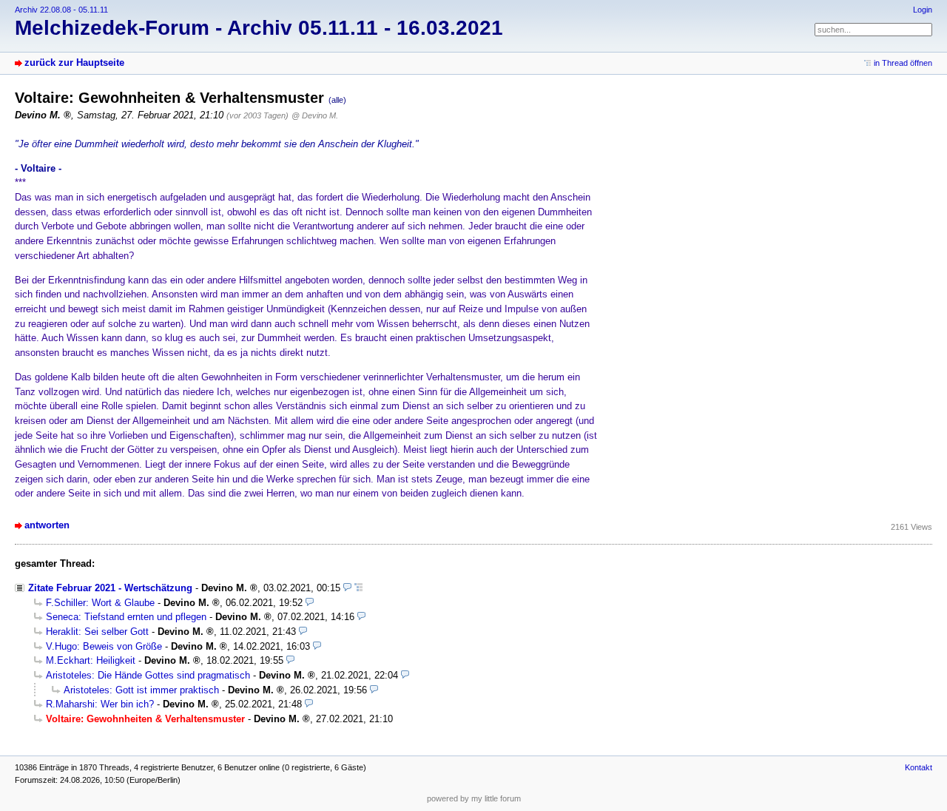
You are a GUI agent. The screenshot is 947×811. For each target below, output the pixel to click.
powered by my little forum (474, 798)
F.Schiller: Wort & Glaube (100, 602)
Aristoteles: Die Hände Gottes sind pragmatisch (148, 675)
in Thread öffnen (903, 62)
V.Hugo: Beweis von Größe (104, 646)
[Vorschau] (347, 587)
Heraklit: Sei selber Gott (97, 631)
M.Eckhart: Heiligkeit (90, 660)
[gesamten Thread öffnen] (358, 587)
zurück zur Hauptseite (74, 62)
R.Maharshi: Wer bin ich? (100, 704)
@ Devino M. (314, 115)
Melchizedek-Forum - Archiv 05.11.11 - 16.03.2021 (259, 27)
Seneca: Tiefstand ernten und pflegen (126, 616)
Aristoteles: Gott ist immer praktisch (141, 690)
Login (922, 9)
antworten (47, 525)
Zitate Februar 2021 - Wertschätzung (110, 587)
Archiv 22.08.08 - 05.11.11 (61, 9)
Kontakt (918, 767)
